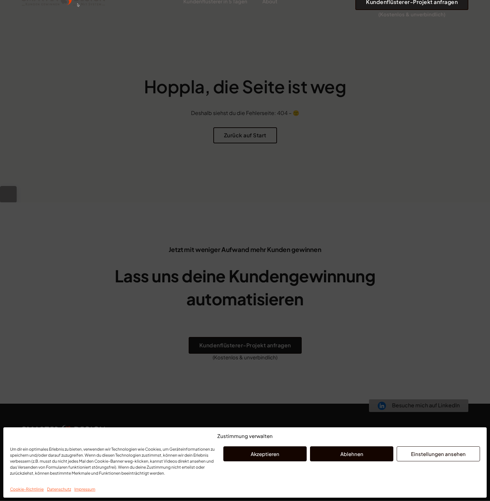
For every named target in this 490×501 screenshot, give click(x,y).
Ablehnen (351, 454)
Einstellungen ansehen (438, 454)
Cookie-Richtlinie (27, 489)
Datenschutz (59, 489)
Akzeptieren (265, 454)
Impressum (84, 489)
